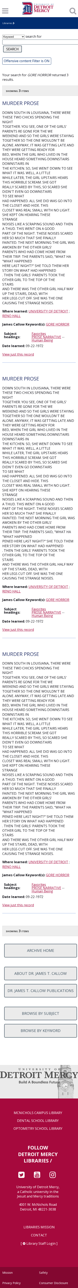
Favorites (39, 333)
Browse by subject (40, 1013)
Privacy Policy (11, 1283)
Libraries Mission (39, 1227)
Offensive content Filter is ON (27, 61)
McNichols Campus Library (38, 1113)
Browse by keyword (41, 1030)
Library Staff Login (41, 1243)
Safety (43, 1273)
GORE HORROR (57, 324)
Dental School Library (38, 1121)
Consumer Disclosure (53, 1283)
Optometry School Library (38, 1129)
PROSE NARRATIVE (46, 337)
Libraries (7, 23)
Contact (39, 1235)
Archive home (40, 950)
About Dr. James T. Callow (40, 973)
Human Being (42, 340)
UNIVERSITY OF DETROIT (48, 311)
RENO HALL (11, 316)
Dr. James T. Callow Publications (40, 990)
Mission (7, 1273)
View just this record (18, 354)
